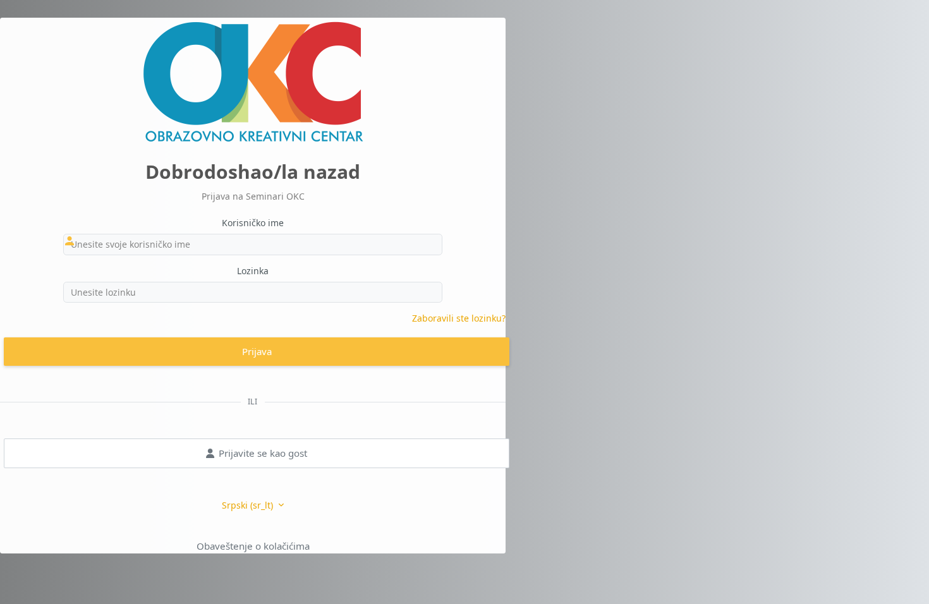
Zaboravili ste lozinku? (459, 318)
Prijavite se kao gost (263, 453)
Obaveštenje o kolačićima (253, 546)
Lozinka (253, 271)
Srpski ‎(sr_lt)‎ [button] (249, 505)
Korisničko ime (253, 223)
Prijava (257, 351)
